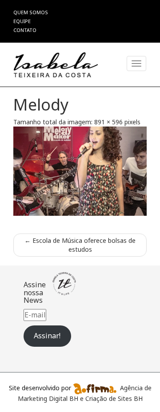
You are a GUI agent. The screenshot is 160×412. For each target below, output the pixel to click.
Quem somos (30, 12)
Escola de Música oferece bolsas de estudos (80, 245)
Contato (24, 30)
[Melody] (80, 171)
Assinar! (47, 336)
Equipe (22, 21)
